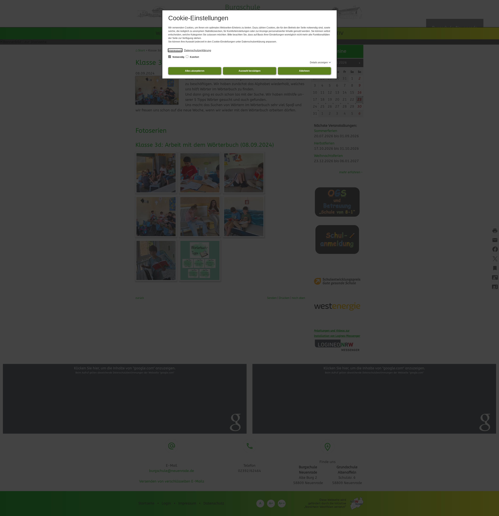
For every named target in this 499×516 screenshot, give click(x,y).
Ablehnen (304, 71)
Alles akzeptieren (194, 71)
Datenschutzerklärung (197, 50)
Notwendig (178, 57)
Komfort (194, 57)
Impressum (175, 50)
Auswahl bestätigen (249, 71)
